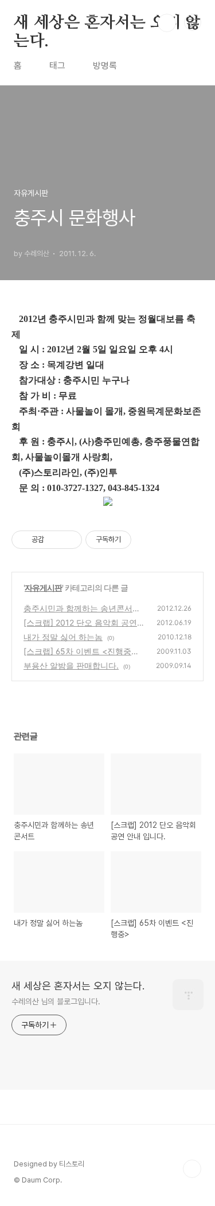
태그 (57, 65)
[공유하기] (55, 539)
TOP (192, 1169)
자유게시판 (43, 587)
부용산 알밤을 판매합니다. (71, 665)
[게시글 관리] (69, 539)
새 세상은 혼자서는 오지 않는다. (107, 23)
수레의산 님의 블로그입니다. (55, 1001)
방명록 (105, 65)
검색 (166, 23)
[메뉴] (192, 22)
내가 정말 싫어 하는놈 (63, 637)
